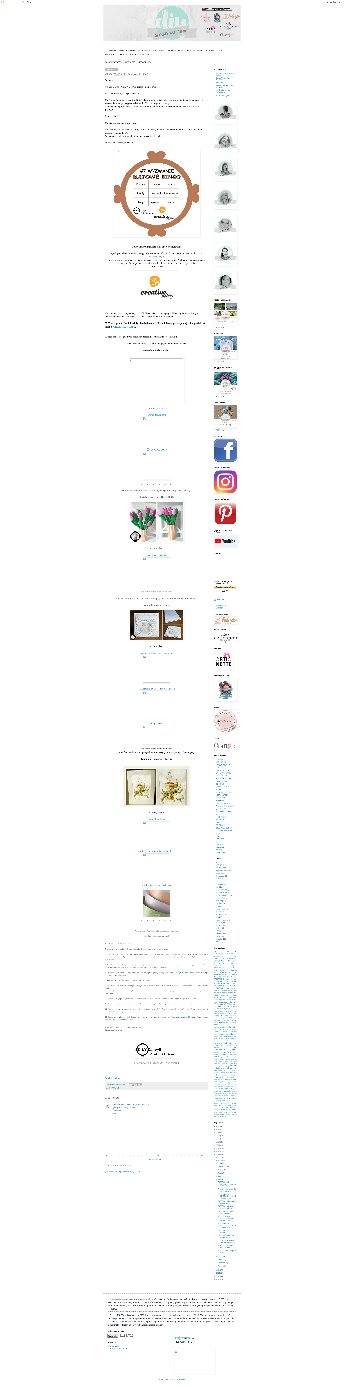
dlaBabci (233, 1006)
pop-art (221, 1066)
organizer (223, 1052)
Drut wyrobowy (157, 449)
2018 (218, 1148)
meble (229, 1043)
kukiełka (228, 1034)
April (220, 1256)
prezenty (226, 1068)
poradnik (233, 1066)
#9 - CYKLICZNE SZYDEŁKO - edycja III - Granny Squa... (227, 1225)
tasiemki (234, 1093)
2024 (218, 1133)
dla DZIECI (225, 1004)
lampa (229, 1036)
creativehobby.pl (156, 256)
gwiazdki (217, 1020)
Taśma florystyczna (157, 414)
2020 (218, 1142)
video (223, 1101)
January (221, 1266)
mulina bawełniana (157, 819)
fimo (226, 1015)
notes (216, 1050)
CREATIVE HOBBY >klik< (122, 1019)
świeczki (233, 1114)
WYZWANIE (115, 1088)
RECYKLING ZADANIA (224, 811)
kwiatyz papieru (218, 1036)
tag (219, 1093)
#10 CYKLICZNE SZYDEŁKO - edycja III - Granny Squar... (227, 1196)
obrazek (222, 1050)
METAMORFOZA (144, 62)
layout (216, 1038)
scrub (215, 1079)
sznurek (227, 1089)
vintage (227, 1101)
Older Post (203, 1155)
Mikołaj (234, 974)
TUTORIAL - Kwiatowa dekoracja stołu (226, 1236)
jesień (216, 1025)
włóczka (225, 1108)
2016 (218, 1155)
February (221, 1263)
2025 (218, 1129)
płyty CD (233, 1072)
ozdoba (224, 1054)
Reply (114, 1113)
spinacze (221, 1084)
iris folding (219, 901)
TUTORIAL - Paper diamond (224, 1231)
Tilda (227, 979)
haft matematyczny (222, 895)
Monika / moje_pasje (223, 96)
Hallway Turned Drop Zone (119, 1348)
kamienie (216, 1027)
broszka (216, 995)
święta (223, 1117)
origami (218, 912)
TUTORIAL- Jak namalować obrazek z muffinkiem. (227, 1184)
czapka (216, 999)
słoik (215, 1093)
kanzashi (219, 903)
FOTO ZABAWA (221, 776)
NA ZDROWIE (221, 798)
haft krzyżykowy (221, 893)
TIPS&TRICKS (221, 817)
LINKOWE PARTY (222, 787)
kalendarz (233, 1025)
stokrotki (233, 1084)
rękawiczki (222, 1077)
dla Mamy (233, 1004)
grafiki (230, 1018)
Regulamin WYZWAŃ (127, 50)
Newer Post (110, 1155)
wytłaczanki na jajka (220, 1105)
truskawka (233, 1095)
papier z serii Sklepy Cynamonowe (157, 653)
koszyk (216, 1034)
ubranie (234, 1098)
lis (219, 1038)
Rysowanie (220, 868)
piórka (227, 1061)
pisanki (221, 1061)
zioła (229, 1112)
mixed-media (220, 909)
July (219, 1173)
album (218, 833)
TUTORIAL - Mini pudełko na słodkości (227, 1202)
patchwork (219, 914)
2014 (218, 1273)
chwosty (224, 997)
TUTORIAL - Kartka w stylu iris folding (225, 1212)
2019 (218, 1145)
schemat (229, 1077)
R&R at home (115, 1346)
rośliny (216, 1077)
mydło (222, 1047)
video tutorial (220, 852)
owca (234, 1052)
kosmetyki (233, 1032)
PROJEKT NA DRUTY (224, 803)
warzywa (233, 1101)
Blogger (182, 1379)
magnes (227, 1038)
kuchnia (222, 1034)
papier (216, 1057)
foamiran (216, 1018)
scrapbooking (221, 934)
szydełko (219, 939)
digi (230, 1002)
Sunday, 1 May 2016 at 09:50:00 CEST (135, 1104)
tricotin (218, 942)
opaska (216, 1052)
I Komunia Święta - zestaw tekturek (157, 688)
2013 (218, 1276)
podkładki (217, 1063)
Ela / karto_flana (221, 93)
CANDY (218, 768)
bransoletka (232, 993)
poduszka (225, 1063)
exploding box (223, 1013)
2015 (218, 1270)
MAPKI (218, 790)
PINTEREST (171, 1063)
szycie (218, 936)
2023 (218, 1136)
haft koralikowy (221, 890)
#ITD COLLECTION (225, 951)
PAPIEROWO (220, 801)
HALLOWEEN (219, 963)
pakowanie (233, 1054)
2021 (218, 1139)
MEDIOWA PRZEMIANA (224, 792)
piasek (222, 1059)
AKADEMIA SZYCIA (223, 765)
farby (230, 1013)
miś (222, 1045)
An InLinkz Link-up (112, 1078)
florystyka (233, 1015)
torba (215, 1095)
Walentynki (218, 984)
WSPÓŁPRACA (158, 50)
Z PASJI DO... (220, 822)
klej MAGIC (157, 723)
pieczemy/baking (222, 920)
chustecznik (217, 997)
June (220, 1176)
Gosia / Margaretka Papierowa (223, 79)
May (219, 1179)
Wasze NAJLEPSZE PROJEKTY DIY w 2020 (121, 54)
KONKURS (220, 784)
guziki (234, 1018)
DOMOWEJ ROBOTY (223, 773)
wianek (216, 1103)
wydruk (234, 1103)
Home (157, 1155)
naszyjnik (233, 1048)
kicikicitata (116, 1104)
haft (217, 841)
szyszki (234, 1091)
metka (234, 1043)
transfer (220, 1095)
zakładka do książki (221, 1110)
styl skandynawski (224, 1086)
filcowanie (219, 884)
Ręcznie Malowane (223, 871)
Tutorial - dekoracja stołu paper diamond (227, 1190)
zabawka (233, 1108)
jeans (234, 1022)
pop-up (227, 1066)
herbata (234, 1020)
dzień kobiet (228, 1011)
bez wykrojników (224, 990)
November (222, 1160)
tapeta (229, 1093)
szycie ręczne (218, 1091)
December (222, 1157)
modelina (228, 1045)
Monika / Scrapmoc (223, 90)
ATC (217, 862)
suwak (216, 1088)
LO (235, 972)
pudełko (217, 1072)
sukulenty (233, 1086)
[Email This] (130, 1084)
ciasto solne (232, 997)
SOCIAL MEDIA (147, 54)
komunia (233, 1029)
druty (217, 879)
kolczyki (226, 1029)
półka (227, 1072)
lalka (225, 1036)
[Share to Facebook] (138, 1084)
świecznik (217, 1117)
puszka (223, 1072)
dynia (226, 1009)
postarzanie (218, 1068)
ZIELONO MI (220, 825)
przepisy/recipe (219, 1070)
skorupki (227, 1082)
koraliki (216, 1032)
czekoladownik (231, 999)
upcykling (217, 1101)
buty (227, 995)
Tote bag (233, 979)
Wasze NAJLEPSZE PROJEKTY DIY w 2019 (210, 50)
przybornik (233, 1070)
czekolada (222, 999)
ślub (223, 1114)
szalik (221, 1088)
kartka (228, 1027)
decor (215, 1002)
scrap (218, 931)
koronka (224, 1032)
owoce (216, 1054)
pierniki (216, 1061)
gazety (225, 1018)
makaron (233, 1038)
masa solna (225, 1041)
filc (217, 882)
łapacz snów (218, 1114)
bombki (224, 993)
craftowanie (220, 839)
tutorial (226, 1098)
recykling (219, 850)
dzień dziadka (218, 1011)
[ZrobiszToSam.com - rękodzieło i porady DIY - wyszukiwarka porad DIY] (184, 1345)
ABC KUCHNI (221, 762)
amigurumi (233, 988)
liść (222, 1038)
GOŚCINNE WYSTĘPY (113, 62)
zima (225, 1112)
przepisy (233, 1068)
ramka (224, 1075)
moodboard (220, 847)
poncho (216, 1066)
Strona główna (110, 50)
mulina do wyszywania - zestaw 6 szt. (156, 850)
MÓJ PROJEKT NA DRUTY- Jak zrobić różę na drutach (226, 1218)
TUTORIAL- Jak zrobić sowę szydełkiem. (226, 1207)
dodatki (216, 1009)
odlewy (228, 1050)
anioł (215, 990)
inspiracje (219, 844)
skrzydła (233, 1082)
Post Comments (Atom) (123, 1165)
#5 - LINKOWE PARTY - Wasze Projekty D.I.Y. (226, 1241)
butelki (223, 995)
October (221, 1164)
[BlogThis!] (133, 1084)
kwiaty (233, 1034)
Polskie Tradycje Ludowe (225, 806)
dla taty (226, 1006)
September (222, 1167)
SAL (217, 814)
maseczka (233, 1041)
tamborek (223, 1093)
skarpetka (220, 1082)
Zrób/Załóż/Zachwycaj (224, 831)
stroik (215, 1086)
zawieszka (232, 1110)
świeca (228, 1114)
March (220, 1260)
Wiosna (226, 984)
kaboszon (224, 1025)
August (220, 1170)
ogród (234, 1050)
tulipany (216, 1098)
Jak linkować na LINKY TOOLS (179, 50)
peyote (218, 917)
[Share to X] (135, 1084)
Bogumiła (219, 83)
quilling (218, 928)
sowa (215, 1084)
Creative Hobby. (148, 980)
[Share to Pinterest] (140, 1084)
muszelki (216, 1047)
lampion (234, 1036)
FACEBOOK (142, 1063)
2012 (218, 1279)
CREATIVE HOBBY (124, 326)
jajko (231, 1023)
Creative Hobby (188, 972)
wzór (229, 1105)
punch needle (221, 925)
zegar (215, 1112)
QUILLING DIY (221, 809)
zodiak (234, 1112)
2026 (218, 1126)
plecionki (219, 923)
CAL (235, 956)
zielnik (220, 1112)
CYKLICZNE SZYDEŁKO (225, 770)
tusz (220, 1098)
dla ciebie (218, 1007)
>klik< (193, 1017)
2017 (218, 1151)
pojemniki (233, 1063)
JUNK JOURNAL (222, 781)
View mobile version (156, 1160)
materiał (224, 1043)
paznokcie (233, 1057)
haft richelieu (220, 898)
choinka (233, 995)
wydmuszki (225, 1103)
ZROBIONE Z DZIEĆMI (224, 828)
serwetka (227, 1079)
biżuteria (219, 836)
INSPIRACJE (130, 62)
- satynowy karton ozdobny (156, 885)
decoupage (220, 876)
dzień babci (232, 1009)
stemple (227, 1084)
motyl (234, 1045)
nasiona (226, 1047)
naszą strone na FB (183, 1017)
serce (220, 1079)
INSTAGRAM (156, 1063)
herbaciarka (226, 1020)
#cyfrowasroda (221, 759)
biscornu (233, 990)
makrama (219, 906)
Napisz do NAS (144, 50)
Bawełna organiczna (157, 554)
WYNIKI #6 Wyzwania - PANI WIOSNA (226, 1246)
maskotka (217, 1043)
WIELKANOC (219, 981)
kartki (220, 1029)
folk (221, 1018)
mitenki (216, 1045)
